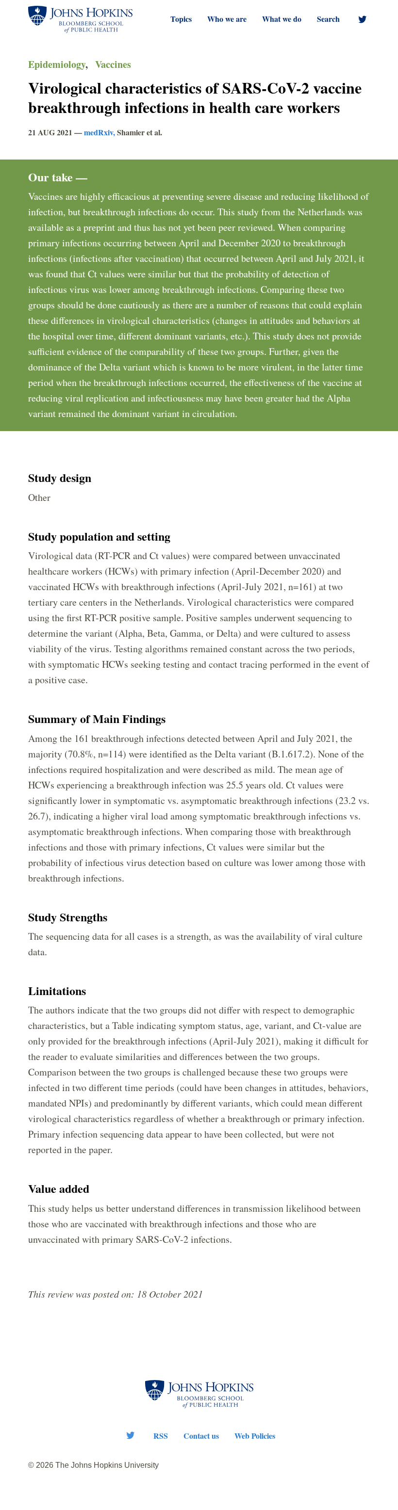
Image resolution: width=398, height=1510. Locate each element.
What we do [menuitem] (281, 18)
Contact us (201, 1435)
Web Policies (254, 1435)
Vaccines (113, 64)
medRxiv (98, 132)
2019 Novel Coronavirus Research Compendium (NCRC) (80, 19)
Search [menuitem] (328, 18)
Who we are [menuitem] (227, 18)
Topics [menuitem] (181, 18)
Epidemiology (56, 64)
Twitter (130, 1435)
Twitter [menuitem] (362, 19)
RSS (160, 1435)
